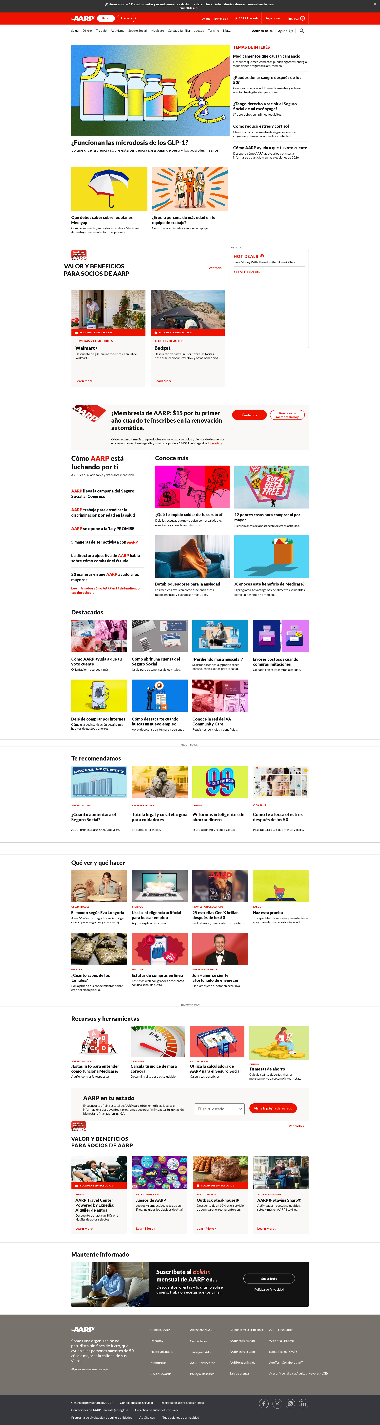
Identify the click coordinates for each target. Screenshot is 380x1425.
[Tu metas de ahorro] (279, 1043)
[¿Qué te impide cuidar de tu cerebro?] (192, 487)
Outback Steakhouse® (218, 1200)
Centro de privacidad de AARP (92, 1402)
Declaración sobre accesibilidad (182, 1402)
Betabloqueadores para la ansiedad (187, 584)
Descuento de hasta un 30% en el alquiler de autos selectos (97, 1217)
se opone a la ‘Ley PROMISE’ (103, 528)
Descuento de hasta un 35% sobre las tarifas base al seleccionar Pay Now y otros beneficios (186, 356)
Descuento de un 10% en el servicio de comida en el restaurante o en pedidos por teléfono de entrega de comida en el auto (220, 1207)
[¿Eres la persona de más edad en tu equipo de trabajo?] (190, 189)
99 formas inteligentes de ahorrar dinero (218, 817)
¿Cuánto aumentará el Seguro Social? (93, 817)
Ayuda (206, 18)
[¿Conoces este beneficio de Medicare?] (271, 556)
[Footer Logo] (103, 1329)
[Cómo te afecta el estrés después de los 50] (281, 782)
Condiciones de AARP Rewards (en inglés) (99, 1410)
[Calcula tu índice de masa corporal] (158, 1041)
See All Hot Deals (246, 271)
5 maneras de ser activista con (104, 542)
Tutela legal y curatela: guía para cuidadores (159, 817)
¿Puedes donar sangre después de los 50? (267, 80)
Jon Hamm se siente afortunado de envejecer (215, 978)
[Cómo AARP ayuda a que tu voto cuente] (99, 636)
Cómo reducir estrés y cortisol (261, 126)
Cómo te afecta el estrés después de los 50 (278, 817)
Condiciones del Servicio (136, 1402)
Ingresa (293, 18)
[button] (302, 31)
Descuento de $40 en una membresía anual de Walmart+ (106, 356)
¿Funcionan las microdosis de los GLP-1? (129, 142)
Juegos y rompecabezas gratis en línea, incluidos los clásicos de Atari (159, 1207)
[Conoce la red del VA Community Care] (220, 696)
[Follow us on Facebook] (264, 1404)
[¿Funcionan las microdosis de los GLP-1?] (150, 90)
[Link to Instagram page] (290, 1404)
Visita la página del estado (273, 1108)
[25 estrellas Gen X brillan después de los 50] (220, 886)
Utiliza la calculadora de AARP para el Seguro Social (215, 1068)
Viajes (79, 1194)
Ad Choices (147, 1417)
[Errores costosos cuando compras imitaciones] (281, 636)
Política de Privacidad (269, 1289)
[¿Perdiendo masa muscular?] (220, 636)
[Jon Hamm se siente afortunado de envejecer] (220, 949)
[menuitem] (75, 33)
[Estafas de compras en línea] (160, 949)
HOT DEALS (246, 256)
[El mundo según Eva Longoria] (99, 886)
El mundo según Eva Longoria (97, 912)
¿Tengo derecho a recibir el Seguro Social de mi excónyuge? (265, 106)
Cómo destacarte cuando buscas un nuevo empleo (155, 721)
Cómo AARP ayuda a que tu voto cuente (270, 147)
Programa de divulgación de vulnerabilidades (101, 1417)
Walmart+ (86, 348)
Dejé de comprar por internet (98, 719)
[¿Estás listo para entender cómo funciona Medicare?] (98, 1041)
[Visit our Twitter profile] (277, 1404)
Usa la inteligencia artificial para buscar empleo (156, 915)
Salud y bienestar (269, 1194)
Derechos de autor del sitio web (156, 1410)
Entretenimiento (148, 1194)
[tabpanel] (280, 30)
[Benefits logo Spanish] (80, 259)
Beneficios (221, 18)
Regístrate (272, 18)
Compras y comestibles (94, 341)
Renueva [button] (126, 18)
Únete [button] (106, 18)
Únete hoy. (215, 443)
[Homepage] (83, 18)
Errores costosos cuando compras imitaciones (275, 661)
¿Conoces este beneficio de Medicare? (269, 584)
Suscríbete (269, 1278)
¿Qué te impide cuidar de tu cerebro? (189, 514)
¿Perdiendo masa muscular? (217, 659)
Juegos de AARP (151, 1200)
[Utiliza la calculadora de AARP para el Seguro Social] (217, 1041)
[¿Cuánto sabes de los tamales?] (99, 949)
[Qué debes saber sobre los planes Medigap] (109, 189)
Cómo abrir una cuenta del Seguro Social (156, 661)
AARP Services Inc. (203, 1363)
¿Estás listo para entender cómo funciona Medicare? (95, 1068)
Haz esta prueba (268, 912)
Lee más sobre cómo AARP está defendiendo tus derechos (105, 590)
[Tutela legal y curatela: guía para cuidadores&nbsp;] (160, 782)
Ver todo (215, 268)
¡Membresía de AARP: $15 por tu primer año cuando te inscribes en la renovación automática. (166, 420)
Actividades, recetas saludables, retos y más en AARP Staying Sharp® (278, 1207)
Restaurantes (206, 1194)
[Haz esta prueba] (281, 886)
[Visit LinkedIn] (304, 1404)
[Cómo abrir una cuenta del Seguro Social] (160, 636)
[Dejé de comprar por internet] (99, 696)
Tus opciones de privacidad (180, 1417)
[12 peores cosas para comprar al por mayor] (271, 487)
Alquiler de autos (169, 341)
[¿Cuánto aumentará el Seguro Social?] (99, 782)
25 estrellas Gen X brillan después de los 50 (215, 915)
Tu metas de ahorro (267, 1069)
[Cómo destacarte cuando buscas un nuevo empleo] (160, 696)
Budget (163, 348)
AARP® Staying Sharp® (279, 1200)
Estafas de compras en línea (157, 975)
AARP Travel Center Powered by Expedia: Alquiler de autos (94, 1205)
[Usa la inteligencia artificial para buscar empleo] (160, 886)
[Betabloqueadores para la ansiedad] (192, 556)
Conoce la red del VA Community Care (211, 721)
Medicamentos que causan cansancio (266, 56)
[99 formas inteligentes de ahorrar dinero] (220, 782)
